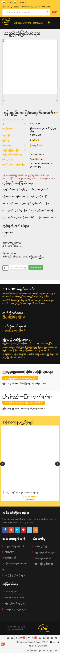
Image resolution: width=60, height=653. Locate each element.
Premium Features (14, 597)
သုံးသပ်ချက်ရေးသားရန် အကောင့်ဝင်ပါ (24, 402)
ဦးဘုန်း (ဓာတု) (36, 144)
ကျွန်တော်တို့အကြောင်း (15, 546)
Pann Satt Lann (37, 159)
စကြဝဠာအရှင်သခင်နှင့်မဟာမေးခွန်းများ (21, 492)
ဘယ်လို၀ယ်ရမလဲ (43, 557)
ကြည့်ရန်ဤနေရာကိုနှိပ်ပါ (13, 316)
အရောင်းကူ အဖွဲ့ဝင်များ (15, 609)
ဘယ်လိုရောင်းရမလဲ (44, 563)
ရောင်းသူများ (11, 591)
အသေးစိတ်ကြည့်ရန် (30, 488)
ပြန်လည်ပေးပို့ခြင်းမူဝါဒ (45, 552)
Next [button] (57, 463)
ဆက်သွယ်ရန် (41, 546)
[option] (30, 463)
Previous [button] (2, 463)
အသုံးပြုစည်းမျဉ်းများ (15, 575)
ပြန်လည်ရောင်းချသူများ (15, 603)
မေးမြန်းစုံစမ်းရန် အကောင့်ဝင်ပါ (20, 378)
